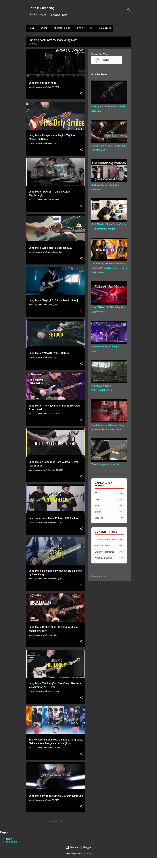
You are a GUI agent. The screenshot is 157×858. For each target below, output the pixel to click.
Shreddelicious (62, 28)
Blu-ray (109, 512)
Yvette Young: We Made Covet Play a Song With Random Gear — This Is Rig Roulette (109, 268)
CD (109, 493)
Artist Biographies (109, 558)
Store (44, 28)
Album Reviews (109, 545)
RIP (91, 28)
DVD (109, 499)
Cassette (109, 518)
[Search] (129, 9)
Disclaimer (105, 28)
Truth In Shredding (42, 8)
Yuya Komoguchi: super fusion (106, 464)
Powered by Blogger (80, 847)
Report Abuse (98, 576)
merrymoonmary (85, 854)
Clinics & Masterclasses (109, 539)
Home (31, 28)
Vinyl (109, 505)
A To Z (80, 28)
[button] (81, 93)
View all (33, 44)
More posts (56, 821)
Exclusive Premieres (109, 552)
